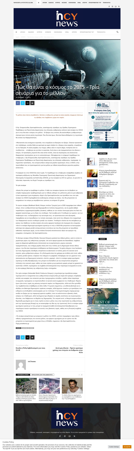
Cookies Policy (65, 447)
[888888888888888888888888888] (102, 124)
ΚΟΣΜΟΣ (64, 2)
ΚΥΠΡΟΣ (57, 2)
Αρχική (17, 37)
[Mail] (115, 6)
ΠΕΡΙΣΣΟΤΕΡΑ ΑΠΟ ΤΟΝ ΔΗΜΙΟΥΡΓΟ (42, 375)
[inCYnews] (67, 18)
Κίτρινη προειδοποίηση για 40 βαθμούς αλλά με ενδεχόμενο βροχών (108, 172)
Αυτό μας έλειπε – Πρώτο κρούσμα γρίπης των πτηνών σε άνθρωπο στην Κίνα (68, 350)
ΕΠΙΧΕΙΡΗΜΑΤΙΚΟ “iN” (95, 2)
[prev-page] (79, 375)
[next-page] (82, 375)
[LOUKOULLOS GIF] (102, 218)
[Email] (27, 103)
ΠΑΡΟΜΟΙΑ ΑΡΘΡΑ (22, 375)
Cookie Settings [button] (114, 447)
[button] (117, 32)
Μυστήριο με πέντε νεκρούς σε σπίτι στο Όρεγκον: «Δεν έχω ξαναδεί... (106, 195)
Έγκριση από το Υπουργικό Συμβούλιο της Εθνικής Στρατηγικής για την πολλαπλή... (108, 183)
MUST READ (102, 153)
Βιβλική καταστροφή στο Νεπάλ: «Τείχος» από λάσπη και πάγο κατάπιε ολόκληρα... (108, 247)
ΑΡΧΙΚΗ (45, 2)
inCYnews (21, 97)
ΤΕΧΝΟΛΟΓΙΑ (106, 2)
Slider (100, 176)
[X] (119, 6)
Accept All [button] (127, 447)
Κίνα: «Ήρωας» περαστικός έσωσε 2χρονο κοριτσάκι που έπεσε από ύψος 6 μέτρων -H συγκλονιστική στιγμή (48, 397)
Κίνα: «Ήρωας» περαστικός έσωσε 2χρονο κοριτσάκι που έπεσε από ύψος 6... (108, 259)
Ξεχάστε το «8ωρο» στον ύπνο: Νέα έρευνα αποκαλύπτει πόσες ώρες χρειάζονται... (108, 161)
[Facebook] (109, 6)
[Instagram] (112, 6)
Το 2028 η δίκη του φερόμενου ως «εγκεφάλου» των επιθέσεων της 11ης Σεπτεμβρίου (72, 397)
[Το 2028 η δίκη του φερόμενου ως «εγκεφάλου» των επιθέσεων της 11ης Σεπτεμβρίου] (72, 386)
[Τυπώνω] (32, 103)
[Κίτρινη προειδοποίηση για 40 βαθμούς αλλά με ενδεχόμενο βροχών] (92, 173)
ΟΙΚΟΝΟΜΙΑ (72, 2)
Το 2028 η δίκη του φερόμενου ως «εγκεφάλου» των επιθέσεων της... (106, 270)
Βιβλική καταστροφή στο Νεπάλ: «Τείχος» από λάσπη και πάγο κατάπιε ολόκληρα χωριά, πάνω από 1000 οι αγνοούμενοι (26, 397)
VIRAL (79, 2)
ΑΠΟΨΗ (84, 2)
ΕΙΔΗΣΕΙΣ (51, 2)
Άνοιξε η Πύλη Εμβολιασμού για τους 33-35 (30, 349)
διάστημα (25, 328)
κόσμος (31, 328)
